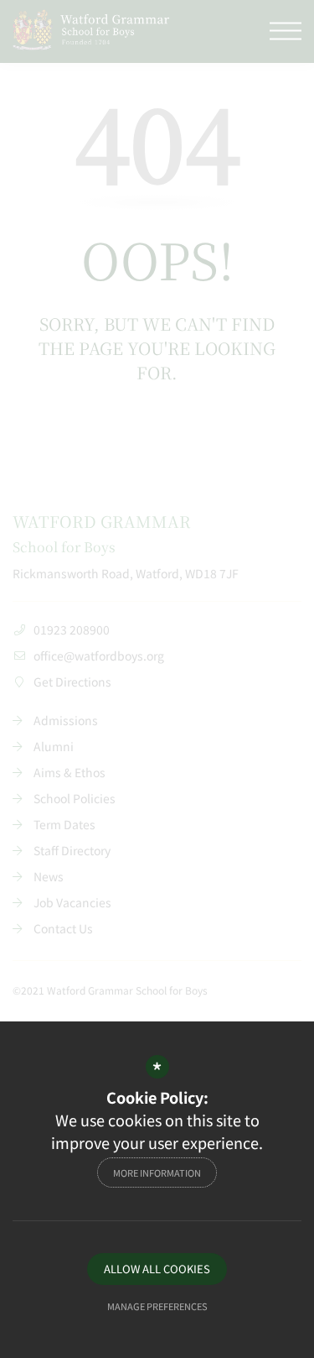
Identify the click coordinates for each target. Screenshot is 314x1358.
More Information (157, 1172)
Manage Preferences (157, 1306)
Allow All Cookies (157, 1269)
